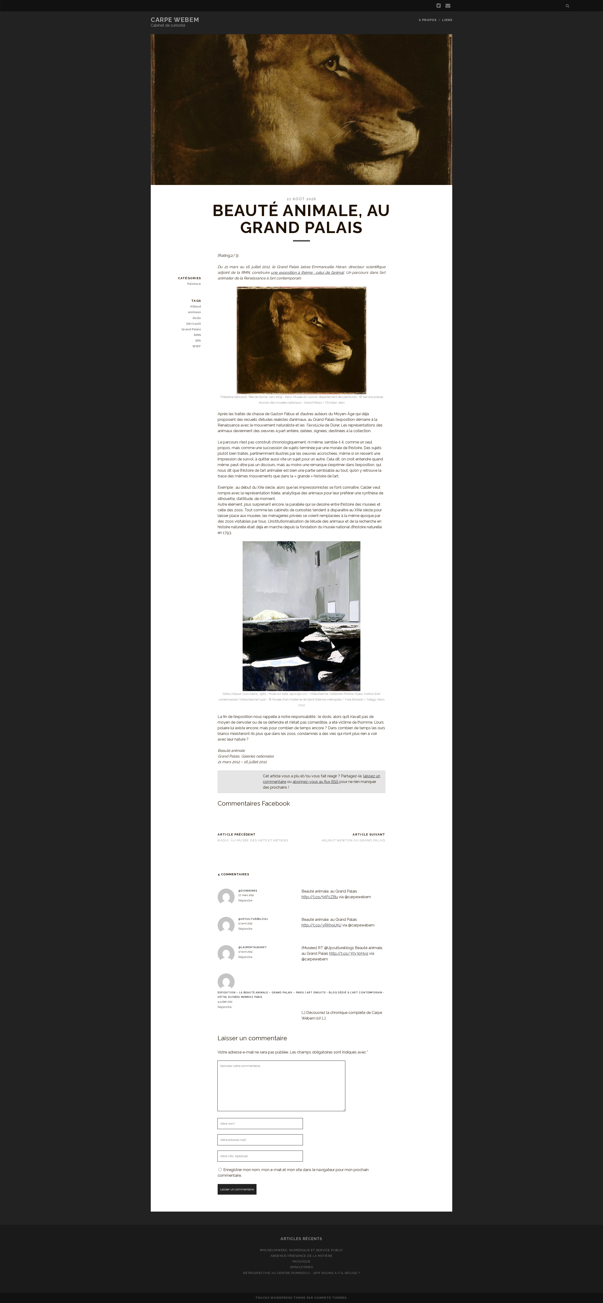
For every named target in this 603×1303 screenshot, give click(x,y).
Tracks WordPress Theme (280, 1297)
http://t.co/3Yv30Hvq (348, 953)
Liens (447, 20)
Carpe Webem (175, 19)
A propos (427, 20)
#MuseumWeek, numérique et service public (301, 1250)
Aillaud (195, 306)
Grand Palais (191, 329)
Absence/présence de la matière (301, 1256)
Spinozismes (301, 1267)
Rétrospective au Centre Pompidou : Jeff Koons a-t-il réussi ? (301, 1273)
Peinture (194, 284)
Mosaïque (301, 1261)
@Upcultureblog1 (253, 919)
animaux (194, 312)
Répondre (245, 900)
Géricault (193, 323)
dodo (196, 318)
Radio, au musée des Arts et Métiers (253, 840)
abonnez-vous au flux (315, 781)
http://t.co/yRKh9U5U (321, 925)
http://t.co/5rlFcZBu (320, 897)
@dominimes (247, 890)
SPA (198, 340)
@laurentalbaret (252, 947)
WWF (196, 346)
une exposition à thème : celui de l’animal (307, 272)
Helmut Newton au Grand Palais (353, 840)
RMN (197, 335)
